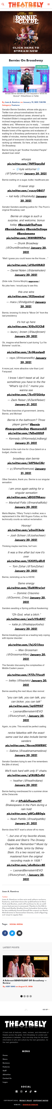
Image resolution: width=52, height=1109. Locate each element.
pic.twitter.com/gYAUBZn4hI (26, 775)
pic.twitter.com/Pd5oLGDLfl (26, 433)
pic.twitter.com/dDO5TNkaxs (26, 497)
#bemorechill (38, 428)
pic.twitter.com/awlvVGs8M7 (26, 619)
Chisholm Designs (30, 1105)
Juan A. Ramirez (12, 102)
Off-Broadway (41, 958)
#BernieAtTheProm (30, 224)
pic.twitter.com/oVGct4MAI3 (26, 265)
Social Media (42, 67)
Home (5, 1055)
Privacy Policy (25, 1100)
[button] (48, 4)
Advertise (7, 1074)
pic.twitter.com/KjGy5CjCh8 (26, 326)
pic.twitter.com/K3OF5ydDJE (26, 561)
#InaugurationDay (17, 428)
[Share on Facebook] (5, 933)
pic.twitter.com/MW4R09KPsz (26, 238)
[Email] (19, 933)
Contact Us (7, 1078)
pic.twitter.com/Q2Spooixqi (26, 296)
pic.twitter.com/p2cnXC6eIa (26, 530)
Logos (5, 1082)
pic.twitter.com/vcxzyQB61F (26, 190)
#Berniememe (26, 233)
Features (16, 105)
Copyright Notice (40, 1100)
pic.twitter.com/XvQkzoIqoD (26, 352)
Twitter (5, 897)
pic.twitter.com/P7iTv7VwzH (26, 674)
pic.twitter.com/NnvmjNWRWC (26, 745)
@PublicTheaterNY (30, 801)
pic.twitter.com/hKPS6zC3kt (26, 463)
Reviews (6, 1063)
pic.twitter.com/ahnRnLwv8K (26, 865)
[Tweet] (12, 933)
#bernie (35, 424)
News (5, 1059)
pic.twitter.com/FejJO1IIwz (26, 644)
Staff (4, 1071)
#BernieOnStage (36, 229)
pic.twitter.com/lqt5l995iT (26, 706)
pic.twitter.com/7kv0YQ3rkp (26, 394)
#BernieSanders (15, 229)
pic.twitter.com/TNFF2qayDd (26, 163)
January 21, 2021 (26, 404)
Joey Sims (10, 986)
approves (33, 281)
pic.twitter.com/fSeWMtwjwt (26, 587)
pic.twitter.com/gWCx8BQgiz (26, 813)
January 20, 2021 (35, 173)
